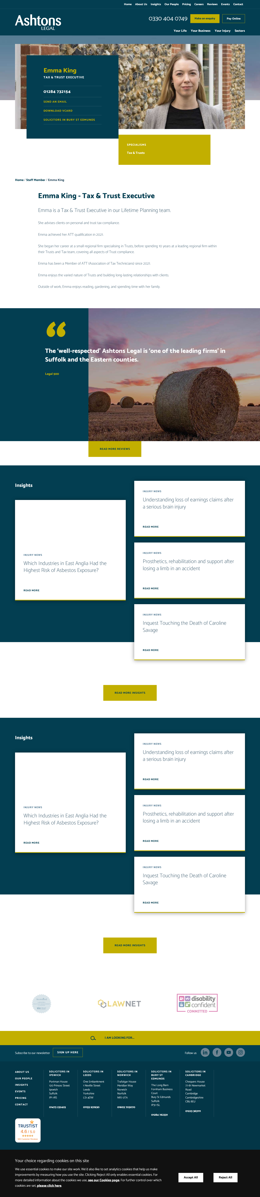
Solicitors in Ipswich (59, 1073)
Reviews (212, 4)
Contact (238, 4)
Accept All (191, 1177)
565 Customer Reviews (28, 1139)
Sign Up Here (67, 1052)
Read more (31, 590)
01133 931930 (91, 1107)
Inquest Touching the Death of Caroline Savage (184, 627)
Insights (156, 4)
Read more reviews (115, 449)
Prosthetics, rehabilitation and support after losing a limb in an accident (188, 565)
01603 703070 (126, 1107)
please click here (49, 1185)
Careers (199, 4)
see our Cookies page (103, 1180)
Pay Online (234, 18)
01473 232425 (57, 1107)
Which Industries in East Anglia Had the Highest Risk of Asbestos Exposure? (65, 567)
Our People (171, 4)
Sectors (240, 30)
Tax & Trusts (136, 153)
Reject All (225, 1177)
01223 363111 (193, 1111)
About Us (141, 4)
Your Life (180, 30)
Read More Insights (130, 693)
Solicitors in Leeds (93, 1073)
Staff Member (35, 180)
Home (128, 4)
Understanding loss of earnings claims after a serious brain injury (188, 503)
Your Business (200, 30)
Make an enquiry (205, 18)
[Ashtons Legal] (38, 22)
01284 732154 (57, 91)
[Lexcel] (208, 1003)
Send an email (55, 101)
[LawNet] (52, 1003)
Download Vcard (58, 110)
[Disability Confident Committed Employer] (130, 1003)
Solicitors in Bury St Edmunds (69, 120)
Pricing (186, 4)
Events (225, 4)
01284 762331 (159, 1114)
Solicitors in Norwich (127, 1073)
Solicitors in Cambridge (195, 1073)
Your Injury (222, 30)
